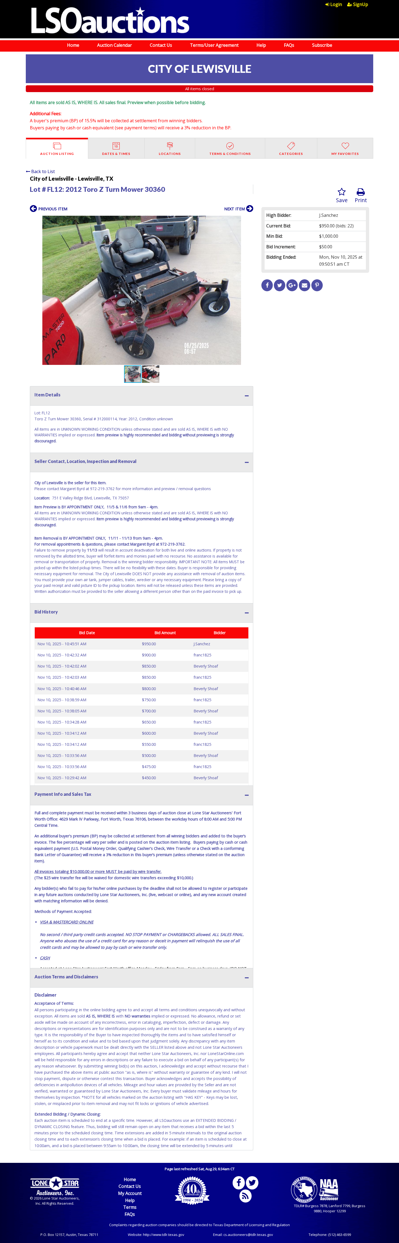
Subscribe (322, 45)
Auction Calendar (114, 45)
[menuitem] (336, 4)
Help (261, 45)
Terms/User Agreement (214, 45)
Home (73, 45)
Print (361, 200)
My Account (130, 1193)
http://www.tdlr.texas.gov (163, 1234)
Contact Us (161, 45)
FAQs (289, 45)
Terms (130, 1207)
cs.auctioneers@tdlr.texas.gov (248, 1234)
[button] (248, 220)
